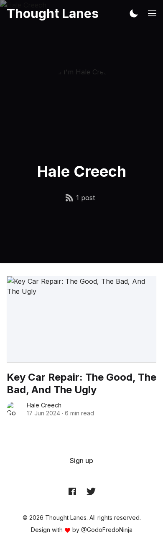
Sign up (81, 460)
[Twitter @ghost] (91, 491)
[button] (133, 13)
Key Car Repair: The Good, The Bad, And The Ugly (81, 383)
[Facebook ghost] (72, 491)
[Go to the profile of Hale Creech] (14, 409)
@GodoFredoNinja (106, 529)
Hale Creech (44, 405)
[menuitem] (81, 460)
